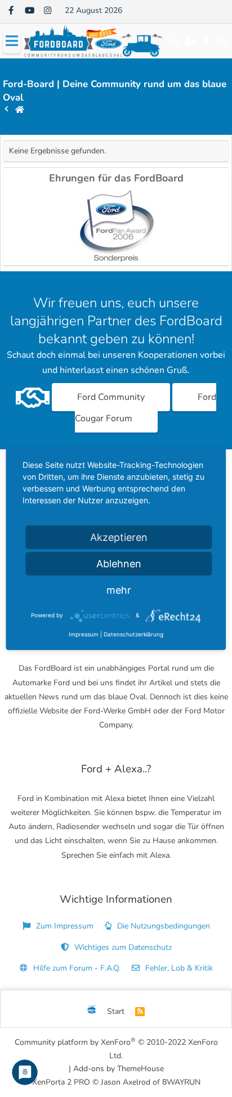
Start (115, 1011)
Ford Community (111, 397)
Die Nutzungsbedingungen (162, 926)
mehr (118, 589)
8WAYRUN (181, 1082)
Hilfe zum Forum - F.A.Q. (76, 968)
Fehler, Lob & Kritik (178, 968)
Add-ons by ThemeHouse (118, 1068)
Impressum (84, 633)
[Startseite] (19, 110)
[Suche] (221, 41)
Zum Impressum (63, 926)
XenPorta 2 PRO (61, 1082)
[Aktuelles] (207, 41)
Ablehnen (118, 563)
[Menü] (12, 41)
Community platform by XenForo (116, 1048)
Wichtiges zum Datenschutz (122, 947)
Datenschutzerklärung (133, 633)
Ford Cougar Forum (146, 408)
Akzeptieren (119, 537)
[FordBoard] (92, 1011)
